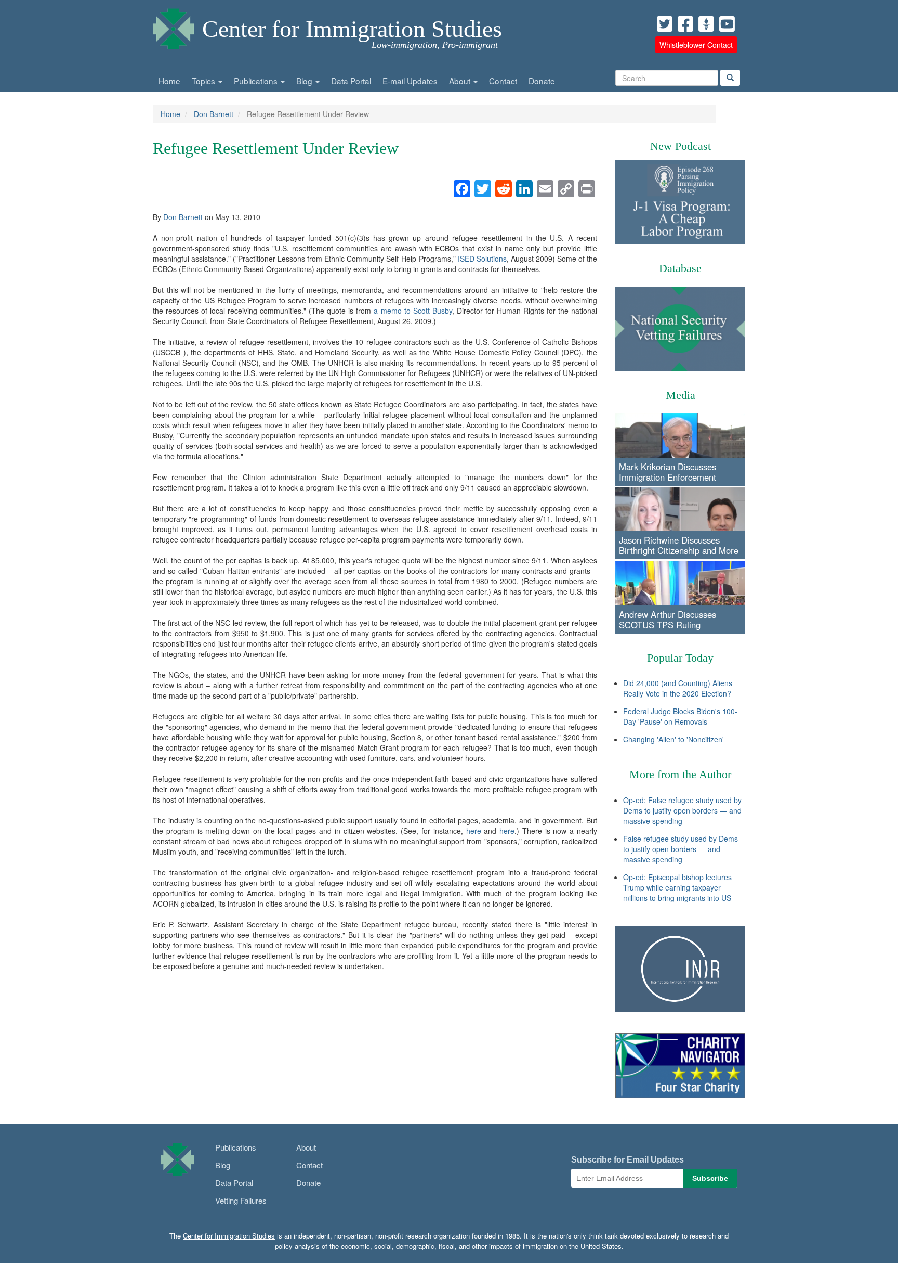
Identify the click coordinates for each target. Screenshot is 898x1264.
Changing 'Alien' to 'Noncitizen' (673, 739)
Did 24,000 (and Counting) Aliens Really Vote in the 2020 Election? (677, 688)
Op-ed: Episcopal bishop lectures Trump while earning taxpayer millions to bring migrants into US (677, 887)
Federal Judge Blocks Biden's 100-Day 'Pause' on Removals (680, 716)
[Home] (173, 26)
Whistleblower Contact (696, 45)
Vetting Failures (241, 1200)
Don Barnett (213, 114)
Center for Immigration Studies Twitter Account (664, 24)
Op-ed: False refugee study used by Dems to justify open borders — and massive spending (682, 810)
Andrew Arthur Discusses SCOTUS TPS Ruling (667, 619)
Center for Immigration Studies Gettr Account (706, 24)
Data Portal (351, 80)
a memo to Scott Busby (413, 310)
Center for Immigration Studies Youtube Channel (727, 24)
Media (680, 395)
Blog (305, 80)
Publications (257, 80)
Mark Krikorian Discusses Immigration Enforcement (667, 471)
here (473, 831)
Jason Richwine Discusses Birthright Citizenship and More (678, 545)
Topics (204, 80)
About (460, 80)
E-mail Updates (410, 80)
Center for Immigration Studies (352, 29)
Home (169, 80)
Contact (503, 80)
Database (680, 268)
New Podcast (680, 145)
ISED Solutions (482, 258)
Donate (542, 80)
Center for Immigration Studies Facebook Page (685, 24)
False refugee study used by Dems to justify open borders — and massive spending (680, 849)
